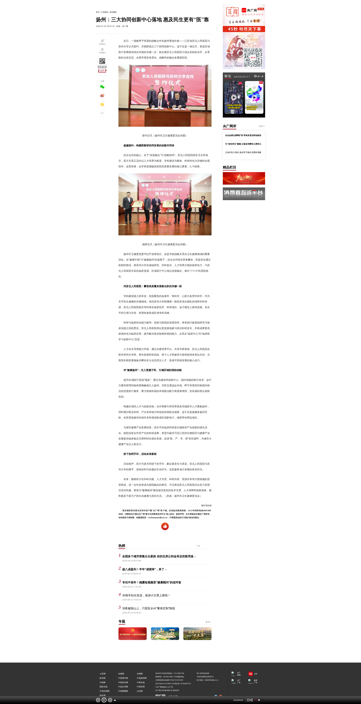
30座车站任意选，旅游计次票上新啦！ (146, 595)
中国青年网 (123, 678)
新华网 (102, 678)
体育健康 (113, 12)
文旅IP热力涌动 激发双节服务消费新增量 (243, 152)
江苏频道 (104, 12)
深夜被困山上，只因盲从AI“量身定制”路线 (148, 608)
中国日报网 (104, 691)
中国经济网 (123, 682)
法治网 (140, 691)
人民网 (102, 673)
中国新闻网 (142, 678)
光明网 (140, 673)
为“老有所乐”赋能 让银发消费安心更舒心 (243, 143)
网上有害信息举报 (203, 673)
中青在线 (141, 682)
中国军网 (141, 686)
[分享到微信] (102, 87)
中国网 (102, 682)
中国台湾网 (123, 686)
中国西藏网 (123, 691)
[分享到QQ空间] (102, 104)
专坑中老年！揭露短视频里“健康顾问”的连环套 (151, 582)
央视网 (121, 673)
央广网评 (229, 126)
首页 (97, 12)
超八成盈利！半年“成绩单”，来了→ (144, 569)
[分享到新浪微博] (102, 95)
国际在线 (103, 686)
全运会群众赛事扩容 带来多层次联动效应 (243, 135)
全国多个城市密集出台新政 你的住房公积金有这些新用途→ (159, 556)
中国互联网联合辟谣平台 (205, 677)
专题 (121, 621)
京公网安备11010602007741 (181, 683)
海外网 (102, 695)
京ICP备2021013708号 (163, 683)
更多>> (208, 622)
